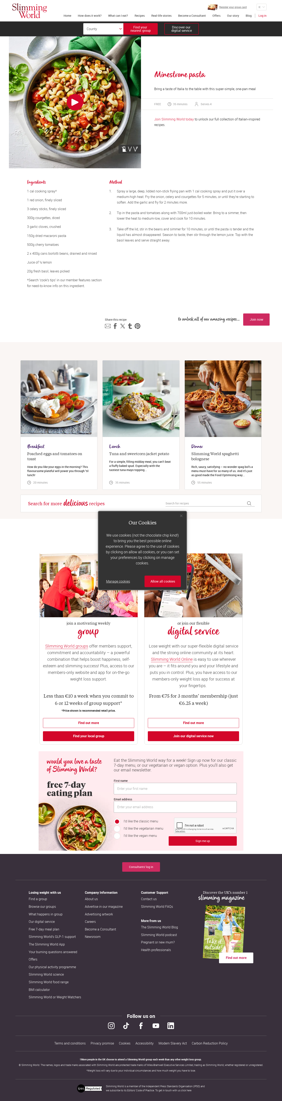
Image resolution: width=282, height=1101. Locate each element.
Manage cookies (118, 581)
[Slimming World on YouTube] (156, 1025)
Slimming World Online (172, 659)
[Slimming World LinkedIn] (170, 1025)
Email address (123, 799)
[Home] (29, 10)
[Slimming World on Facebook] (141, 1025)
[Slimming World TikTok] (126, 1025)
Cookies (124, 1043)
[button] (108, 326)
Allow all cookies (162, 581)
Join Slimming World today (174, 119)
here (189, 1090)
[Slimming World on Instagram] (111, 1025)
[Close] (181, 515)
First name (121, 781)
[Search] (249, 503)
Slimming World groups (66, 646)
